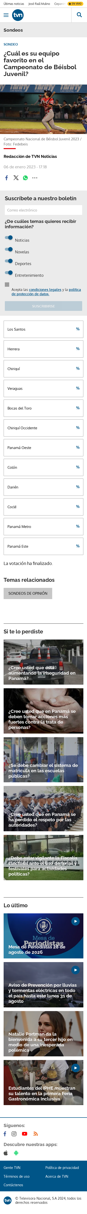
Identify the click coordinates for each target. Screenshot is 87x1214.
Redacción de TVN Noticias (30, 156)
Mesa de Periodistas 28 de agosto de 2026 (36, 949)
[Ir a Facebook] (6, 1134)
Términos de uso (16, 1176)
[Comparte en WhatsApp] (25, 178)
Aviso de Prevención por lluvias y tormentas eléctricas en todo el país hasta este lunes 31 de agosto (42, 993)
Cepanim (60, 4)
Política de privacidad (62, 1168)
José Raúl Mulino (39, 4)
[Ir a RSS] (37, 1134)
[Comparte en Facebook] (6, 178)
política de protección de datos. (46, 291)
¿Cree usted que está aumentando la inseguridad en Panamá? (41, 673)
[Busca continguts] (79, 15)
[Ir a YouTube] (25, 1134)
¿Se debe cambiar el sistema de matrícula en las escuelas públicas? (43, 771)
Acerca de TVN (56, 1176)
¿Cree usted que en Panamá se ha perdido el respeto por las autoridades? (42, 820)
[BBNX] (8, 1200)
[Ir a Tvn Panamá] (41, 15)
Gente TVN (12, 1168)
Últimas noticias (14, 4)
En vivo (76, 3)
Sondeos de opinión (27, 593)
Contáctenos (13, 1185)
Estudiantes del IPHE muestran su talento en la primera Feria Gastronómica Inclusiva (41, 1093)
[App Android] (17, 1153)
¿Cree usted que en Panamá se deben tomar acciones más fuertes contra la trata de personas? (42, 719)
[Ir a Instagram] (15, 1134)
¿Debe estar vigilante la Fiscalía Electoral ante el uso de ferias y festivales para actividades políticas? (42, 866)
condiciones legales (45, 289)
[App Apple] (7, 1153)
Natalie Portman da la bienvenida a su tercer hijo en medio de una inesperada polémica (40, 1042)
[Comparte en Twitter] (16, 178)
